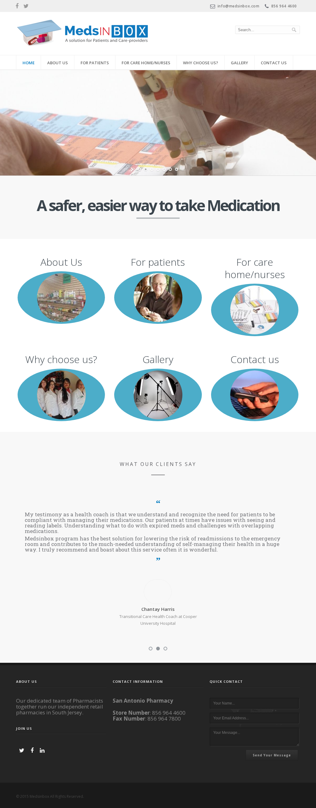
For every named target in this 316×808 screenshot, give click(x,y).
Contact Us (274, 63)
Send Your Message (272, 755)
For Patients (95, 63)
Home (29, 63)
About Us (57, 63)
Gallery (239, 63)
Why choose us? (200, 63)
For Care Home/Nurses (146, 63)
